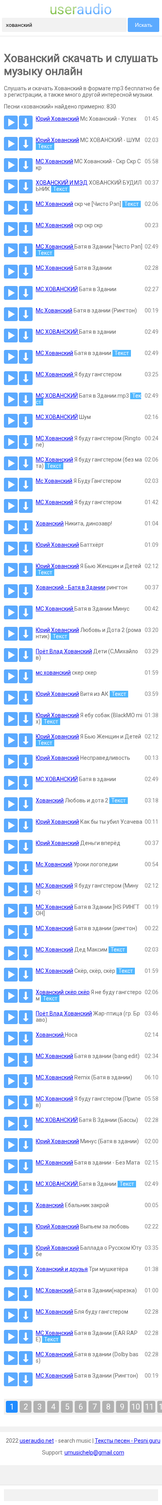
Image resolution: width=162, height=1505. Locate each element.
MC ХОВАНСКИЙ (57, 332)
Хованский (50, 523)
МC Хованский (54, 885)
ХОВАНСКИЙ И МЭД (62, 182)
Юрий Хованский (57, 119)
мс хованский (53, 672)
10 (135, 1407)
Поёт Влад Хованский (64, 651)
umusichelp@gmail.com (94, 1452)
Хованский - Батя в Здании (70, 587)
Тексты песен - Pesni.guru (127, 1441)
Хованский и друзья (62, 1269)
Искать (143, 25)
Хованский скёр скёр (63, 992)
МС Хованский (54, 161)
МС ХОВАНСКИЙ (57, 289)
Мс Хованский (54, 310)
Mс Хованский (54, 481)
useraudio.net (37, 1441)
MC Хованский (54, 353)
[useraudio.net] (81, 12)
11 (149, 1407)
